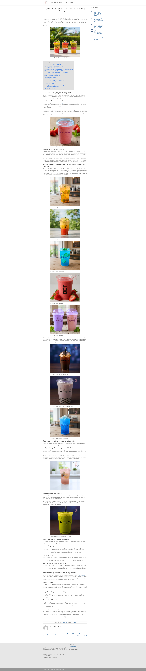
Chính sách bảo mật (72, 646)
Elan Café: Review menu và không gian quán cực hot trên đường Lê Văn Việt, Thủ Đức (98, 13)
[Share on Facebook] (65, 618)
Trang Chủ (53, 2)
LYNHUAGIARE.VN (82, 575)
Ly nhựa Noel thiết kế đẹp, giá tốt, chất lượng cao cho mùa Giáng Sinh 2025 (98, 37)
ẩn (48, 62)
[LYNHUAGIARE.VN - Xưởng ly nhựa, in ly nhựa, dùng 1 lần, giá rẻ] (45, 2)
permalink (74, 622)
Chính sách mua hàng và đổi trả (74, 647)
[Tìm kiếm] (102, 2)
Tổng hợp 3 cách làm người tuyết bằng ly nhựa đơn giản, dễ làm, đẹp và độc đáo (98, 32)
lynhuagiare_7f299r (70, 14)
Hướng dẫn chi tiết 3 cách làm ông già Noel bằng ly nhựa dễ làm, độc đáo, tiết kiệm (98, 26)
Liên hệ (73, 2)
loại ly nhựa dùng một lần (59, 103)
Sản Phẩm (59, 2)
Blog (69, 2)
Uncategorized (65, 622)
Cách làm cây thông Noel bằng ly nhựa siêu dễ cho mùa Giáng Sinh (98, 20)
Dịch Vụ (65, 2)
